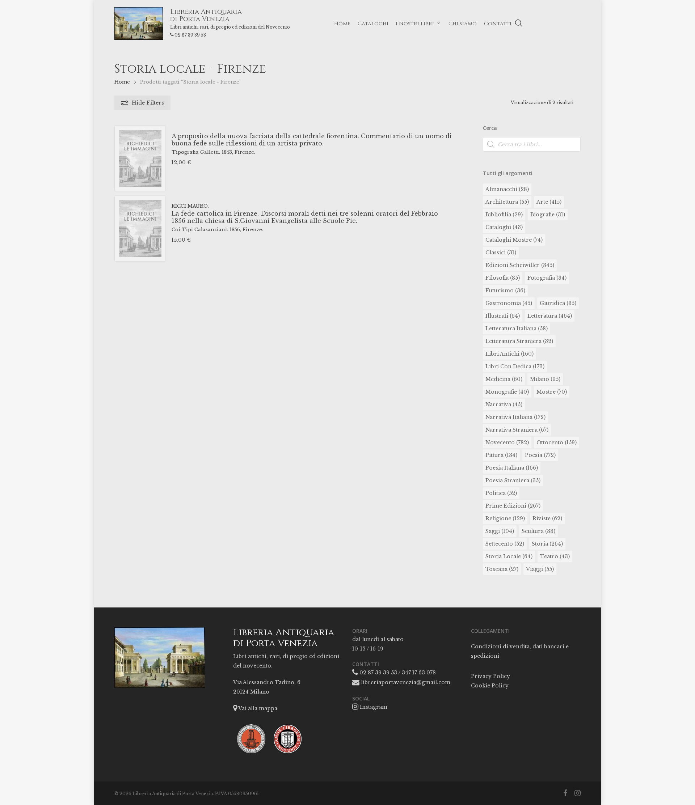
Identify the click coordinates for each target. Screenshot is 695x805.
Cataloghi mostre (514, 240)
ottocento (556, 442)
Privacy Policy (490, 676)
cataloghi (504, 227)
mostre (551, 392)
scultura (538, 531)
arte (548, 202)
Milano (545, 379)
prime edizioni (512, 506)
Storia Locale (508, 556)
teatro (555, 556)
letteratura (549, 316)
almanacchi (507, 189)
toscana (501, 569)
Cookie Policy (490, 685)
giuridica (558, 303)
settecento (504, 544)
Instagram (372, 707)
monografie (507, 392)
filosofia (502, 278)
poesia (540, 455)
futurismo (505, 290)
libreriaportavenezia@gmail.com (404, 682)
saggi (499, 531)
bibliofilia (504, 214)
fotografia (546, 278)
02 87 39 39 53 (190, 35)
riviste (547, 518)
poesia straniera (512, 480)
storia (547, 544)
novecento (507, 442)
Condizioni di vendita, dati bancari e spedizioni (520, 651)
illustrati (502, 316)
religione (505, 518)
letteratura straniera (519, 341)
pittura (501, 455)
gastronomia (508, 303)
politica (501, 493)
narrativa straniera (516, 430)
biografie (547, 214)
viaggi (540, 569)
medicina (503, 379)
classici (500, 252)
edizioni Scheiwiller (519, 265)
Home (122, 82)
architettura (507, 202)
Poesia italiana (511, 468)
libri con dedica (514, 366)
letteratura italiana (516, 328)
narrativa (503, 404)
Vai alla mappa (257, 708)
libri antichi (509, 354)
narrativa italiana (515, 417)
